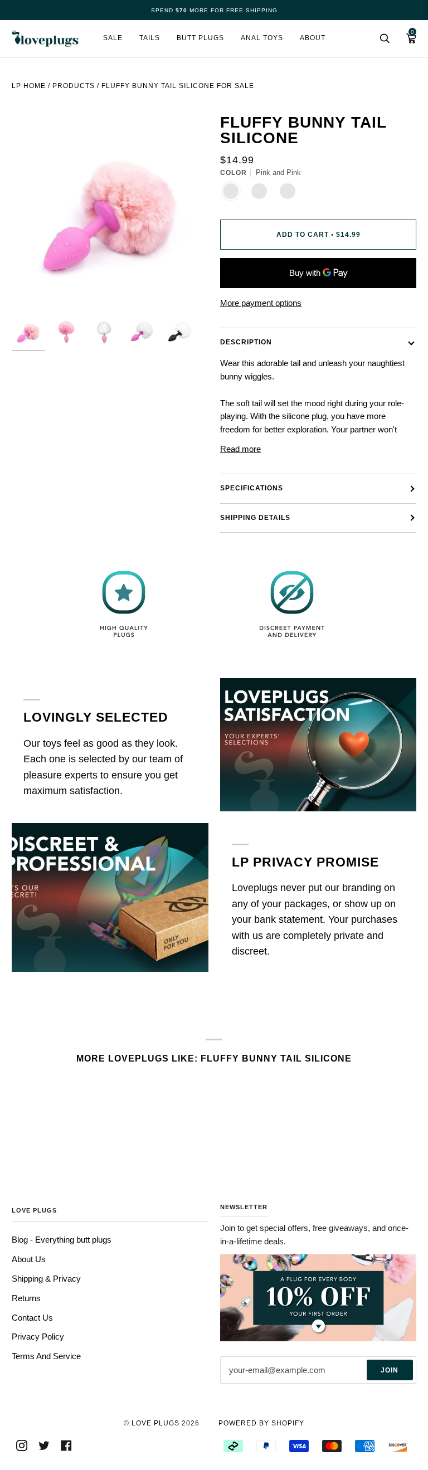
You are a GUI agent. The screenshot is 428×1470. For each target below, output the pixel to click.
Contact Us (32, 1317)
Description (246, 342)
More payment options (260, 303)
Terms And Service (46, 1356)
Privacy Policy (38, 1336)
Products (73, 86)
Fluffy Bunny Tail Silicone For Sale (177, 86)
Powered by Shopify (261, 1423)
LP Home (29, 86)
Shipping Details (255, 518)
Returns (26, 1298)
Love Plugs (155, 1423)
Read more (240, 449)
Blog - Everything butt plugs (61, 1239)
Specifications (251, 488)
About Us (29, 1259)
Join (389, 1370)
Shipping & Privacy (46, 1278)
